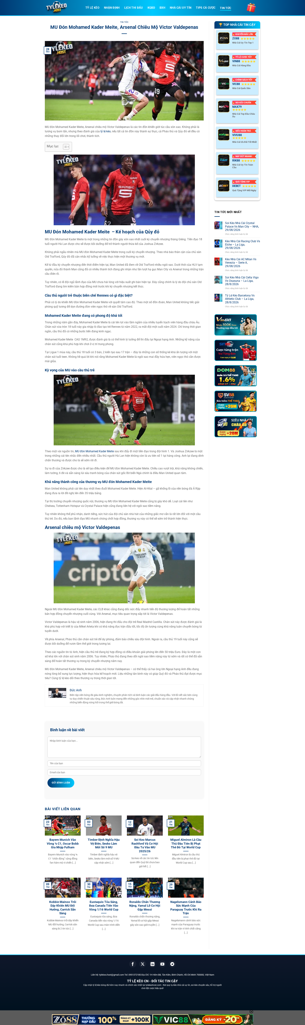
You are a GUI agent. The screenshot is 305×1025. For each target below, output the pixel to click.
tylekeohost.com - (154, 985)
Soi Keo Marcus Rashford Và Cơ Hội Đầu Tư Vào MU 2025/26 (144, 845)
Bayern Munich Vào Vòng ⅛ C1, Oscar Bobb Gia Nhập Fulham (63, 843)
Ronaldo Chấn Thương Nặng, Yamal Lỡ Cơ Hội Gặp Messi (144, 905)
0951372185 (134, 974)
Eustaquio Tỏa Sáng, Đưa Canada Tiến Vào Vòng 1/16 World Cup (103, 905)
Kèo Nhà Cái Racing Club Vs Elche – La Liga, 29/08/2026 (242, 245)
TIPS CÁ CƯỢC (205, 7)
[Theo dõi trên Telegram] (172, 964)
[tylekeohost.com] (62, 8)
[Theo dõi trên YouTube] (162, 964)
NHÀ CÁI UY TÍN (180, 7)
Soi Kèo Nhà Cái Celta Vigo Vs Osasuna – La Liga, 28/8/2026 (242, 281)
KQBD (151, 7)
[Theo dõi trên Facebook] (132, 964)
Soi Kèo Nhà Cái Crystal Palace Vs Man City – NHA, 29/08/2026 (242, 226)
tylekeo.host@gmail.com (111, 974)
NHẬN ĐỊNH (112, 7)
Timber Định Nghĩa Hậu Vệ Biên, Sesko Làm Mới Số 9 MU (104, 843)
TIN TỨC (225, 8)
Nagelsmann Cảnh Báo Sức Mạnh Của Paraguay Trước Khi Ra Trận (185, 907)
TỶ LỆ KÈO (92, 7)
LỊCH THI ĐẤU (133, 7)
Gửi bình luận (61, 782)
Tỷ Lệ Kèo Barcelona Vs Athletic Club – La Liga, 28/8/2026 (240, 299)
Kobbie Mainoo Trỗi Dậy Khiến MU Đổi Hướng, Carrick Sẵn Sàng (62, 907)
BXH (162, 7)
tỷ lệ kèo (105, 131)
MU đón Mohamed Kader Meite (94, 451)
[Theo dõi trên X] (142, 964)
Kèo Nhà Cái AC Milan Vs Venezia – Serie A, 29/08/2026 (240, 263)
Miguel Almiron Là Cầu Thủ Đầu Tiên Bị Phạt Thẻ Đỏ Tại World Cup (185, 843)
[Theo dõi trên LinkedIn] (152, 964)
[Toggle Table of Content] (64, 147)
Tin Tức (124, 22)
